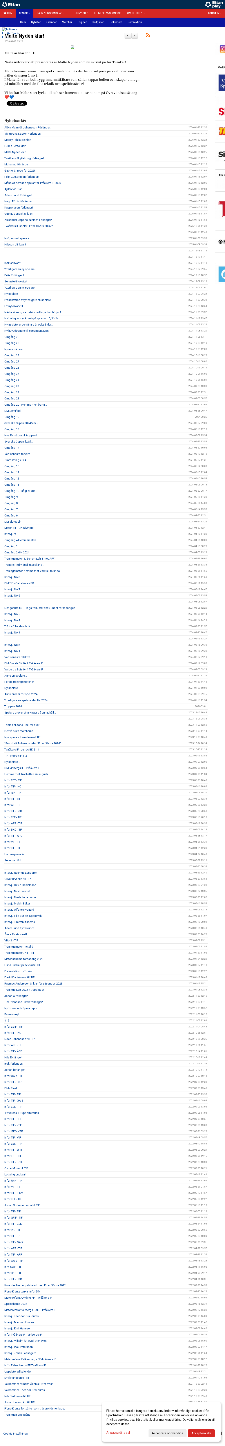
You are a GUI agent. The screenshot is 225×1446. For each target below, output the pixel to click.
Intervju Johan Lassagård (20, 1353)
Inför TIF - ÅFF (13, 1051)
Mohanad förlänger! (16, 164)
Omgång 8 (11, 503)
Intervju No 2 (12, 644)
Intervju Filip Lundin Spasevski (23, 915)
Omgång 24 (11, 380)
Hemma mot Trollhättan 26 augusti (26, 774)
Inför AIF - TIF (12, 805)
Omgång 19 (11, 417)
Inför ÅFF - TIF (13, 1248)
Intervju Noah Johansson (20, 897)
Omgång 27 (11, 361)
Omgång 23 (11, 386)
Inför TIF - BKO (13, 1082)
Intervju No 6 (12, 595)
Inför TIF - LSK (13, 811)
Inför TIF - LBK (13, 1279)
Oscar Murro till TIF (16, 1168)
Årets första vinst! (15, 934)
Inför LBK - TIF (13, 1143)
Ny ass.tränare (13, 349)
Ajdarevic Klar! (13, 189)
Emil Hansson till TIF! (17, 1377)
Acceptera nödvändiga (167, 1433)
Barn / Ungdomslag (49, 13)
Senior (23, 13)
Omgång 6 (11, 515)
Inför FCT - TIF (13, 780)
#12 (6, 1020)
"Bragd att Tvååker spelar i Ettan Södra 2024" (32, 743)
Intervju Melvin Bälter (17, 903)
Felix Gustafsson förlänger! (21, 176)
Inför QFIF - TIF (13, 1217)
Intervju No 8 (12, 577)
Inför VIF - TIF (12, 842)
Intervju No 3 (12, 632)
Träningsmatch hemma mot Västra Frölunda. (32, 571)
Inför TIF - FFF (13, 1119)
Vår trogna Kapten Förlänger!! (22, 133)
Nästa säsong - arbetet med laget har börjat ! (32, 312)
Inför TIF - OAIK (13, 1242)
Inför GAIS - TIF (13, 1260)
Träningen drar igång (17, 1414)
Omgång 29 (11, 343)
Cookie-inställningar (16, 1433)
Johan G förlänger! (16, 996)
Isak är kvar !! (12, 263)
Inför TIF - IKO (12, 786)
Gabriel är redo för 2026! (19, 170)
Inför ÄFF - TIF (13, 823)
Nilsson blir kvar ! (15, 244)
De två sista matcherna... (19, 731)
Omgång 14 (11, 447)
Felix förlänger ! (14, 275)
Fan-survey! (11, 1014)
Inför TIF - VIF (12, 1137)
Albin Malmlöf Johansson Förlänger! (27, 127)
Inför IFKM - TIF (13, 1131)
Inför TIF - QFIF (13, 1149)
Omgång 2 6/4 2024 (16, 552)
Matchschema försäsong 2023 (23, 959)
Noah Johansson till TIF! (19, 1039)
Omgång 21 (11, 398)
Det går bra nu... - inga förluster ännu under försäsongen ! (40, 608)
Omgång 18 (11, 429)
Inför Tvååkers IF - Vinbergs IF (23, 1334)
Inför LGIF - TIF (13, 1026)
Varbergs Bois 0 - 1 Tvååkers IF (23, 669)
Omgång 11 (11, 484)
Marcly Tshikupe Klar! (17, 139)
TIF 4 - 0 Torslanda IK (17, 626)
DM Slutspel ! (12, 521)
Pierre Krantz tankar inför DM (22, 1291)
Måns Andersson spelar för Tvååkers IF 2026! (33, 183)
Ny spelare (11, 293)
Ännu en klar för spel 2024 (20, 694)
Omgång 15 (11, 466)
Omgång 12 (11, 478)
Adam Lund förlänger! (18, 195)
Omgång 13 (11, 472)
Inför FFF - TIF (13, 817)
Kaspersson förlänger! (18, 207)
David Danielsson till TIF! (19, 977)
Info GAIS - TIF (13, 1266)
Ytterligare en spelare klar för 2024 (25, 700)
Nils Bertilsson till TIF (17, 1396)
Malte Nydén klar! (24, 36)
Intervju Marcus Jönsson (19, 1322)
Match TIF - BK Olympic (18, 527)
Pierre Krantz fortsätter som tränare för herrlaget (34, 1408)
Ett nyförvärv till (14, 306)
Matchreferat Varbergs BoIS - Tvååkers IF (30, 1310)
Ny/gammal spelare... (17, 238)
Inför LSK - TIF (13, 1106)
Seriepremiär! (12, 860)
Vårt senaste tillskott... (18, 657)
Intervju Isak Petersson (18, 1347)
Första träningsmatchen (19, 681)
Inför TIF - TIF (12, 798)
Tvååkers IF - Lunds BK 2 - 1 (21, 749)
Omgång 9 (11, 497)
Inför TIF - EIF (12, 848)
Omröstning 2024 (15, 460)
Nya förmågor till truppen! (20, 435)
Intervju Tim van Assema (19, 922)
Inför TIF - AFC (13, 835)
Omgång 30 (11, 337)
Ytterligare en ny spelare (19, 269)
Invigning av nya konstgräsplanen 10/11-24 (31, 318)
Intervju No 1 (12, 651)
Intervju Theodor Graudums (21, 1316)
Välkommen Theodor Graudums (24, 1390)
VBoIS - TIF (11, 940)
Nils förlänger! (13, 1057)
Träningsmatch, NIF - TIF (19, 952)
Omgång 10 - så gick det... (20, 490)
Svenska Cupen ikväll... (18, 441)
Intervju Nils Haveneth (17, 891)
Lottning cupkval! (15, 1174)
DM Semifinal (12, 410)
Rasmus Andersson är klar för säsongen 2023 (33, 983)
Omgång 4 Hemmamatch (20, 540)
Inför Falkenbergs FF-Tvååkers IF (25, 1365)
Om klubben (135, 13)
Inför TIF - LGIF (13, 1162)
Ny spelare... (12, 688)
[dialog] (161, 1422)
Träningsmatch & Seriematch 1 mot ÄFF (29, 558)
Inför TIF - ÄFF (13, 1254)
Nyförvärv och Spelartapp (20, 1008)
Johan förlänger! (14, 1069)
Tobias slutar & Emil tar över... (22, 725)
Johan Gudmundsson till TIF (22, 1205)
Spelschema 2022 (15, 1303)
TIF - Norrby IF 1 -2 (15, 755)
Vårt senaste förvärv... (17, 454)
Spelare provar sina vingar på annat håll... (30, 712)
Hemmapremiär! (14, 854)
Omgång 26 (11, 367)
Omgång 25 (11, 373)
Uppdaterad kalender (17, 1371)
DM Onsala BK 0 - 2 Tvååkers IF (23, 663)
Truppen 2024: (13, 706)
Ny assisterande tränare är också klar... (28, 324)
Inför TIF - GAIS (13, 1100)
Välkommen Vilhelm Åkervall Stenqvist (28, 1384)
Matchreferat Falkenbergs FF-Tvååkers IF (30, 1359)
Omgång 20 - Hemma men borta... (25, 404)
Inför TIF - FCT (13, 1236)
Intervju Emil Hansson (17, 1328)
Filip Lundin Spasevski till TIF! (22, 965)
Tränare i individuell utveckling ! (24, 564)
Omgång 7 (11, 509)
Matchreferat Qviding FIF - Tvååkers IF (28, 1297)
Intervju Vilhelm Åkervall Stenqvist (25, 1340)
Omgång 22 (11, 392)
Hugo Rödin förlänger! (18, 201)
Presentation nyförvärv (18, 971)
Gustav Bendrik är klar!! (18, 213)
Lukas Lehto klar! (15, 146)
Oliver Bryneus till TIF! (17, 878)
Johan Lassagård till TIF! (19, 1402)
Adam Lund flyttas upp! (19, 928)
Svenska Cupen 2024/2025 (21, 423)
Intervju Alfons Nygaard (19, 909)
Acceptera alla (201, 1433)
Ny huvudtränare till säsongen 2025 (26, 330)
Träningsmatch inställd (18, 946)
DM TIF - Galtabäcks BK (19, 583)
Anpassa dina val (118, 1432)
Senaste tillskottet (15, 281)
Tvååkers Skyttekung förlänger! (24, 158)
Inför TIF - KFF (13, 1125)
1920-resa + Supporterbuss (21, 1113)
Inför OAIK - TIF (13, 1076)
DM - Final (10, 1088)
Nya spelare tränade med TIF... (23, 737)
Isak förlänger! (13, 1063)
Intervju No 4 (12, 620)
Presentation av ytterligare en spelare (27, 300)
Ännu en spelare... (15, 675)
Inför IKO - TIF (12, 1230)
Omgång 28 (11, 355)
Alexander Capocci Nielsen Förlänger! (28, 219)
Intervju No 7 (12, 589)
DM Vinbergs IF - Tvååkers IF (22, 768)
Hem (9, 13)
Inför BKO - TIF (13, 829)
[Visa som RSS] (148, 36)
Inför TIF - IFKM (13, 1193)
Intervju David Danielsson (20, 885)
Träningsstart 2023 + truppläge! (24, 989)
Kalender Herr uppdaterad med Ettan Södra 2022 (35, 1285)
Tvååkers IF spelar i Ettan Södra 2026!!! (28, 226)
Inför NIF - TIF (12, 792)
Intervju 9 (10, 534)
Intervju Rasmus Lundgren (20, 872)
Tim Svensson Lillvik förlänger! (23, 1002)
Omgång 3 (11, 546)
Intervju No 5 (12, 614)
